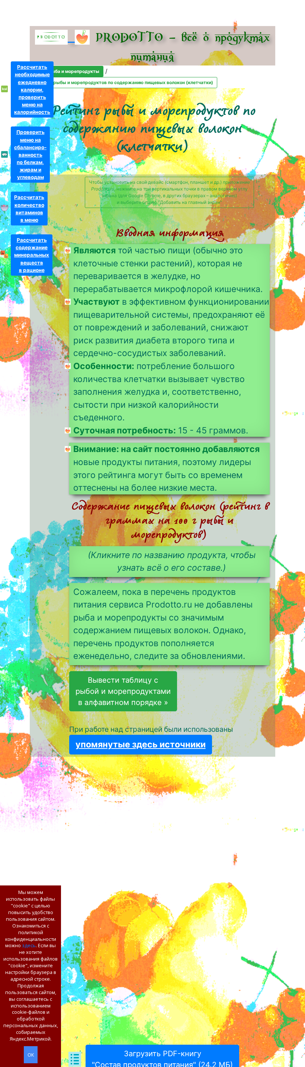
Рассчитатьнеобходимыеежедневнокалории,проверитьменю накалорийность (32, 89)
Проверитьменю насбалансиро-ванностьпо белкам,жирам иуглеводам (30, 154)
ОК (31, 1054)
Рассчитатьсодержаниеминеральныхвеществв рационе (31, 255)
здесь (29, 945)
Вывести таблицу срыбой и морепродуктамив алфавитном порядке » (123, 691)
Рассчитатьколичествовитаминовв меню (29, 208)
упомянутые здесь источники (141, 744)
